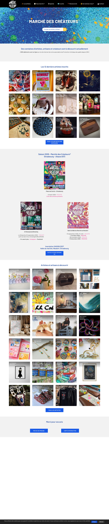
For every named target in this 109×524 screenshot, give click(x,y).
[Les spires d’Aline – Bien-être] (19, 127)
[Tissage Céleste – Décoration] (42, 127)
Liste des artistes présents (54, 196)
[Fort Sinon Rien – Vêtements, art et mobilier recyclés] (66, 395)
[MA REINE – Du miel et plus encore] (42, 372)
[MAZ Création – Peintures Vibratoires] (89, 325)
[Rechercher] (65, 29)
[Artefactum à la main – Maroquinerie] (89, 127)
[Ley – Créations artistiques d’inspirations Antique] (19, 395)
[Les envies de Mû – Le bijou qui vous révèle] (42, 348)
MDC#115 (59, 194)
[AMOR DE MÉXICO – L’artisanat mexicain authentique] (66, 348)
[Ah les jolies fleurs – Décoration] (89, 104)
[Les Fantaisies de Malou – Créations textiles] (42, 395)
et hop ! (94, 521)
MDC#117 (41, 235)
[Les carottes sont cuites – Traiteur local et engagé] (19, 104)
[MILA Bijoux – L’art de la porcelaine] (66, 104)
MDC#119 (84, 237)
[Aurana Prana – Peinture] (19, 302)
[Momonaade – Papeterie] (19, 348)
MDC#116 (87, 234)
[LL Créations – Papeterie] (42, 302)
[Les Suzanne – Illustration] (19, 372)
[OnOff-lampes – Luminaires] (66, 302)
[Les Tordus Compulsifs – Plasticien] (66, 127)
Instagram (33, 239)
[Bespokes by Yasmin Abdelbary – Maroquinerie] (66, 80)
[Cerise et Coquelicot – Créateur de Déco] (66, 279)
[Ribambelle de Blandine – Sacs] (89, 279)
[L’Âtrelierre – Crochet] (42, 104)
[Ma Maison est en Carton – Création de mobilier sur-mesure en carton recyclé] (66, 325)
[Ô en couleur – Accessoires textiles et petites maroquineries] (89, 395)
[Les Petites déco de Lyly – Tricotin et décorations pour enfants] (89, 348)
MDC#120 (84, 239)
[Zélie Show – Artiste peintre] (19, 80)
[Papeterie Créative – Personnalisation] (19, 325)
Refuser (101, 521)
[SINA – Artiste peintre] (89, 302)
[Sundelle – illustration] (42, 80)
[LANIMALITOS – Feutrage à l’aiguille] (42, 325)
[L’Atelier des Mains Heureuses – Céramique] (42, 279)
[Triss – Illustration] (89, 80)
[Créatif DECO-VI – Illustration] (89, 372)
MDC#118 (83, 235)
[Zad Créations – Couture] (66, 372)
